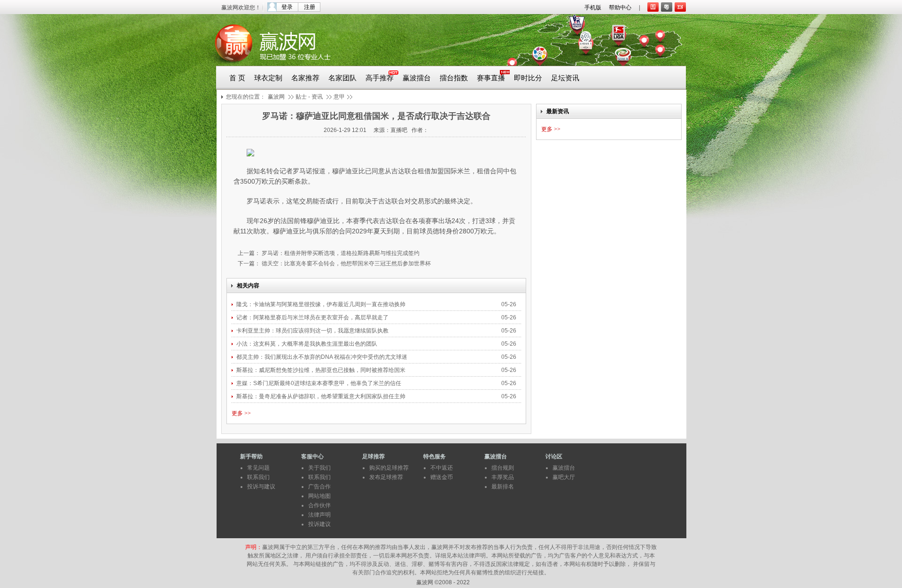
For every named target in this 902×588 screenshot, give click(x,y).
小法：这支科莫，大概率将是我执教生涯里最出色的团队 (306, 343)
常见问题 (258, 467)
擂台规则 (502, 467)
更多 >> (241, 413)
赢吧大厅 (563, 477)
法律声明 (319, 514)
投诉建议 (319, 524)
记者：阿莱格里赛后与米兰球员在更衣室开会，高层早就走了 (313, 317)
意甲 (339, 96)
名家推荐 (305, 78)
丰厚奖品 (502, 477)
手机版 (592, 7)
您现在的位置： (245, 96)
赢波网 (276, 96)
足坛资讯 (565, 78)
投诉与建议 (261, 486)
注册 (309, 7)
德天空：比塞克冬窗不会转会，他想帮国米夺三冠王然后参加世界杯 (345, 263)
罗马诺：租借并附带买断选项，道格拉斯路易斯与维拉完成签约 (340, 253)
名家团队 (342, 78)
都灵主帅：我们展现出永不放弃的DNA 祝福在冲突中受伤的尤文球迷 (322, 357)
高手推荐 (379, 78)
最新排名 (502, 486)
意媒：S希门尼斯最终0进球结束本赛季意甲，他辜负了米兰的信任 (319, 383)
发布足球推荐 (386, 477)
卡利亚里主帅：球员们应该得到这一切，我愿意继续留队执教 (313, 330)
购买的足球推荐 (389, 467)
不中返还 (441, 467)
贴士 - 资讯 (309, 96)
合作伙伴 (319, 505)
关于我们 (319, 467)
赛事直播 (491, 78)
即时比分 (528, 78)
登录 (287, 7)
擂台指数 (454, 78)
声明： (253, 547)
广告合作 (319, 486)
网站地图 (319, 496)
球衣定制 (268, 78)
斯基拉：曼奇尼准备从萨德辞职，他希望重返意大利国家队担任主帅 (321, 396)
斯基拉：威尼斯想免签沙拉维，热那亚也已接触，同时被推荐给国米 (321, 370)
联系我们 (258, 477)
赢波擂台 (417, 78)
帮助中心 (620, 7)
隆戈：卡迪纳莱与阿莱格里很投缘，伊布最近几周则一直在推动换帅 (321, 304)
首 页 (237, 78)
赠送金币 (441, 477)
